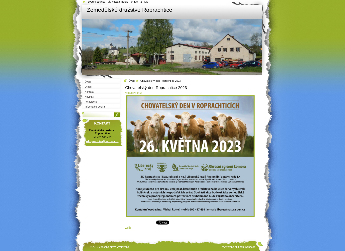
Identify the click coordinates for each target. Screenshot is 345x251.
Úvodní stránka (96, 1)
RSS (136, 1)
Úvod (132, 80)
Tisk (146, 1)
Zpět (128, 227)
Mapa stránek (120, 1)
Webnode (250, 246)
